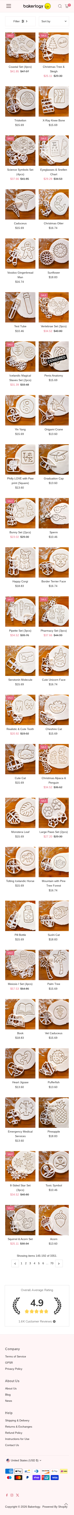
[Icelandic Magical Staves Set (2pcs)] (20, 356)
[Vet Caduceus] (54, 1014)
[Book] (20, 1014)
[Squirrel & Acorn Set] (20, 1220)
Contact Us (12, 1445)
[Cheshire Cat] (54, 710)
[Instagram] (11, 1495)
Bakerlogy (34, 1506)
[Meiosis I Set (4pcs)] (20, 965)
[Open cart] (67, 6)
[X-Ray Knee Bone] (54, 101)
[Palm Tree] (54, 965)
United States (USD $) (24, 1460)
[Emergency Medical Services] (20, 1112)
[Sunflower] (54, 253)
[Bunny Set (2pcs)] (20, 513)
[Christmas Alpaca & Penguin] (54, 759)
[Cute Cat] (20, 759)
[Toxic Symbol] (54, 1166)
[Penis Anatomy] (54, 356)
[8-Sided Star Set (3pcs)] (20, 1166)
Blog (8, 1394)
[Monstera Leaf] (20, 813)
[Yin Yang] (20, 410)
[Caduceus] (20, 204)
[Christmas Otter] (54, 204)
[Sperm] (54, 513)
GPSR (9, 1362)
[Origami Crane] (54, 410)
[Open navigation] (8, 6)
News (8, 1400)
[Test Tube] (20, 307)
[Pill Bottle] (20, 916)
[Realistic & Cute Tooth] (20, 710)
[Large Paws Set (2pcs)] (54, 813)
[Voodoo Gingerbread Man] (20, 253)
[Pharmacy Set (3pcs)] (54, 611)
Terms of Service (15, 1356)
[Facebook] (7, 1495)
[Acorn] (54, 1220)
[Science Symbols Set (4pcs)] (20, 150)
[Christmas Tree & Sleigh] (54, 47)
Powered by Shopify (54, 1506)
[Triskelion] (20, 101)
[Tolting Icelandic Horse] (20, 862)
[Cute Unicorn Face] (54, 661)
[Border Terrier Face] (54, 562)
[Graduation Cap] (54, 459)
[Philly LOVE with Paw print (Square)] (20, 459)
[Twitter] (17, 1495)
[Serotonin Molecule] (20, 661)
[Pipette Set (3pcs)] (20, 611)
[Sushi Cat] (54, 916)
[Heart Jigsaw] (20, 1063)
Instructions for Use (17, 1438)
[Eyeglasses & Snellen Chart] (54, 150)
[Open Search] (60, 6)
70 (51, 1263)
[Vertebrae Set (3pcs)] (54, 307)
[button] (54, 1321)
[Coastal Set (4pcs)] (20, 47)
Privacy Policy (13, 1368)
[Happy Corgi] (20, 562)
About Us (11, 1388)
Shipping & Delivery (17, 1420)
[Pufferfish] (54, 1063)
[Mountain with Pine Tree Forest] (54, 862)
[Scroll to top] (66, 1504)
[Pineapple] (54, 1112)
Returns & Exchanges (18, 1426)
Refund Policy (13, 1432)
